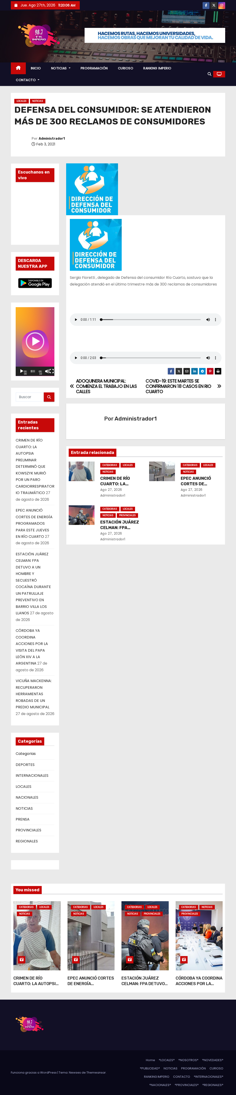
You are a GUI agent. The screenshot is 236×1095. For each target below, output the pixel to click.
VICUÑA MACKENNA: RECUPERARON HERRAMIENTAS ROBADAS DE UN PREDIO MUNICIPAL (34, 694)
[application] (35, 341)
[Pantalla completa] (51, 371)
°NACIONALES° (160, 1085)
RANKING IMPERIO (157, 68)
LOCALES (22, 101)
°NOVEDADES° (212, 1060)
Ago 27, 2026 (111, 489)
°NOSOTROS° (188, 1060)
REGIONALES (27, 841)
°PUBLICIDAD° (150, 1068)
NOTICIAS (59, 68)
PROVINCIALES (28, 830)
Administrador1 (52, 139)
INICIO (36, 68)
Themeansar (96, 1072)
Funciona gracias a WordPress (34, 1072)
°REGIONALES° (212, 1085)
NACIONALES (27, 797)
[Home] (18, 68)
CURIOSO (125, 68)
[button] (209, 74)
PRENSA (23, 819)
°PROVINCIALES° (187, 1085)
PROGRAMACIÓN (94, 68)
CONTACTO (26, 80)
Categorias (26, 753)
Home (150, 1060)
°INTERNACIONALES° (208, 1076)
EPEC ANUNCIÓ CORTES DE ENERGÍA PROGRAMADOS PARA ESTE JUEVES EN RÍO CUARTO (34, 523)
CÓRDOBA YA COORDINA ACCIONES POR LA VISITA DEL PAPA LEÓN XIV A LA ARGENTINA (199, 986)
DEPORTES (25, 764)
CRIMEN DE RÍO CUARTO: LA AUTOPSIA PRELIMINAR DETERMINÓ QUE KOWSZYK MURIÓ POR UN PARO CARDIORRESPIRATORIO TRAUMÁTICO (35, 466)
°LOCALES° (167, 1060)
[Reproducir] (21, 371)
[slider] (33, 371)
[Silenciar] (47, 371)
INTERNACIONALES (32, 775)
